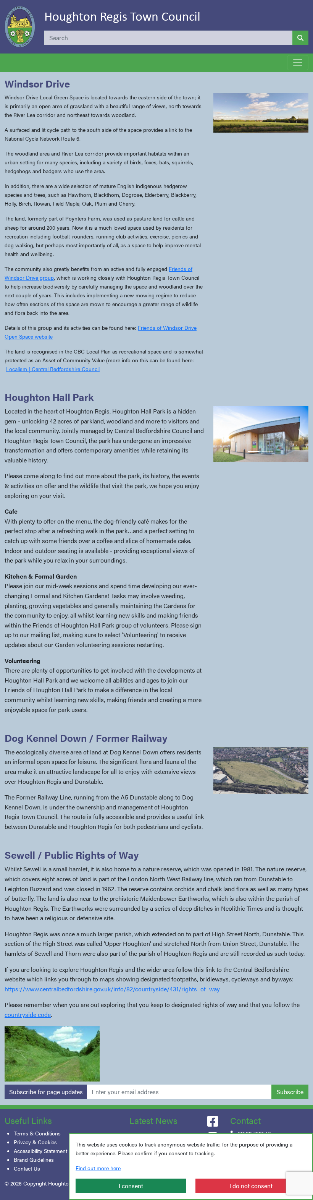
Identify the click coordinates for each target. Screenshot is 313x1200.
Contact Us (27, 1168)
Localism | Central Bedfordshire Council (53, 369)
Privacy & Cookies (35, 1142)
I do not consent (251, 1185)
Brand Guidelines (34, 1159)
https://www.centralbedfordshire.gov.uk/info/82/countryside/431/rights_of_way (112, 988)
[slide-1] (254, 451)
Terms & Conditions (37, 1133)
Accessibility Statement (40, 1151)
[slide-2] (267, 451)
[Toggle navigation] (297, 62)
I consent (131, 1185)
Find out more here (98, 1168)
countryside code (28, 1014)
